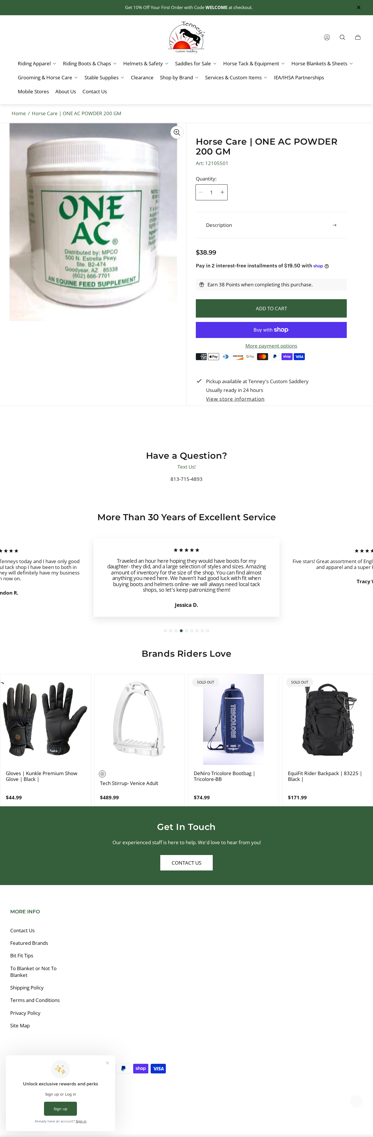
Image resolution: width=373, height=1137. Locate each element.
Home (19, 113)
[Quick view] (81, 683)
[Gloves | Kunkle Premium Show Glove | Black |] (45, 719)
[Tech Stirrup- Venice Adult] (139, 719)
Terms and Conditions (35, 1000)
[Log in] (327, 37)
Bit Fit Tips (21, 955)
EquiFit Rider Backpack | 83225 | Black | (325, 776)
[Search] (342, 37)
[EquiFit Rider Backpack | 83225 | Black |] (327, 719)
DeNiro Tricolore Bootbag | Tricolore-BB (224, 776)
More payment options (271, 346)
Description (219, 225)
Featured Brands (29, 943)
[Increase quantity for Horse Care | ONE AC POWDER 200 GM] (222, 192)
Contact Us (186, 862)
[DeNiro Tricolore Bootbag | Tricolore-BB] (233, 719)
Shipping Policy (27, 987)
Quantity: (206, 179)
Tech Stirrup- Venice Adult (129, 783)
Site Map (20, 1025)
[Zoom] (176, 132)
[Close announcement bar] (358, 7)
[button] (165, 630)
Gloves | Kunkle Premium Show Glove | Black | (41, 776)
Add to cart (271, 308)
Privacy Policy (25, 1013)
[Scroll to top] (356, 1101)
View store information (235, 399)
